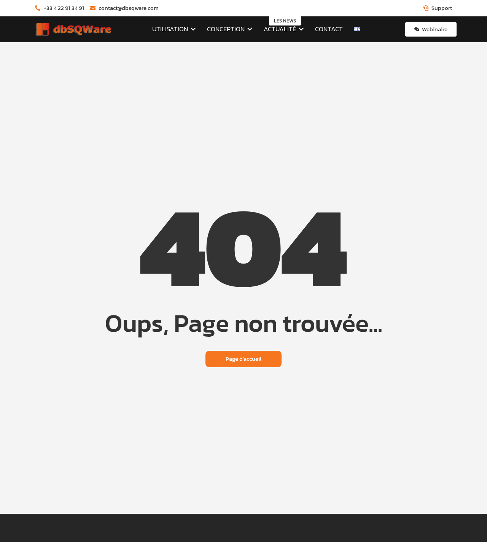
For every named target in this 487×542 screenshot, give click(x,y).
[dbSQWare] (73, 29)
